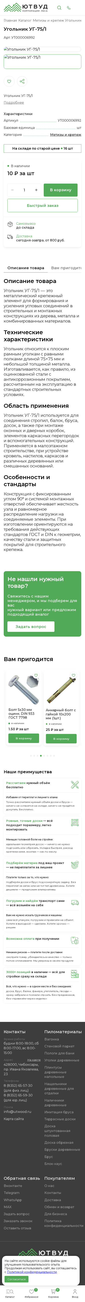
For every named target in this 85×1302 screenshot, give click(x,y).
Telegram (12, 1193)
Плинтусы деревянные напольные (55, 1072)
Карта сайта (14, 1119)
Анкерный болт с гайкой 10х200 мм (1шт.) (61, 714)
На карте (34, 1059)
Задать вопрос (31, 626)
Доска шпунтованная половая (57, 1131)
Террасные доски (60, 1119)
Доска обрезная (58, 1142)
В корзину (60, 189)
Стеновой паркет (59, 1046)
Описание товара (25, 268)
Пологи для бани (59, 1053)
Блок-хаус (53, 1164)
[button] (31, 756)
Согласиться (16, 1279)
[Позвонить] (69, 8)
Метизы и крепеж (65, 135)
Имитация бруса (59, 1112)
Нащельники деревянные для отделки (59, 1088)
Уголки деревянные (61, 1060)
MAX (8, 1207)
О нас (49, 1186)
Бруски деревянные (62, 1149)
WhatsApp (13, 1200)
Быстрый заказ (42, 205)
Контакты (52, 1193)
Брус (48, 1157)
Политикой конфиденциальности (32, 1272)
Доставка (52, 1200)
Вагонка (51, 1039)
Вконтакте (13, 1186)
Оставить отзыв (17, 1228)
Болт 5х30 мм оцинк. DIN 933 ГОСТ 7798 (21, 714)
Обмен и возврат (59, 1207)
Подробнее (14, 102)
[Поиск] (59, 8)
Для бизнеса (55, 1214)
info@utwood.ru (17, 1112)
